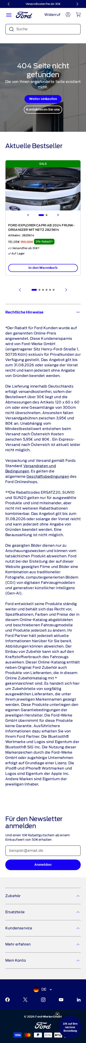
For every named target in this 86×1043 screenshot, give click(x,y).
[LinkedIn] (79, 1000)
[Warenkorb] (78, 14)
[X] (25, 999)
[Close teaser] (57, 1014)
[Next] (58, 215)
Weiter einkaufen (43, 99)
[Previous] (28, 215)
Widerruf (52, 15)
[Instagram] (43, 999)
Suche (22, 29)
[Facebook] (7, 999)
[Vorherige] (8, 4)
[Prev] (20, 289)
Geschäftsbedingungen (47, 476)
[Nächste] (77, 4)
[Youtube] (61, 999)
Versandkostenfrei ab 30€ (43, 4)
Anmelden (42, 864)
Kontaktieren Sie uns (43, 109)
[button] (70, 1027)
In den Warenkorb (43, 268)
